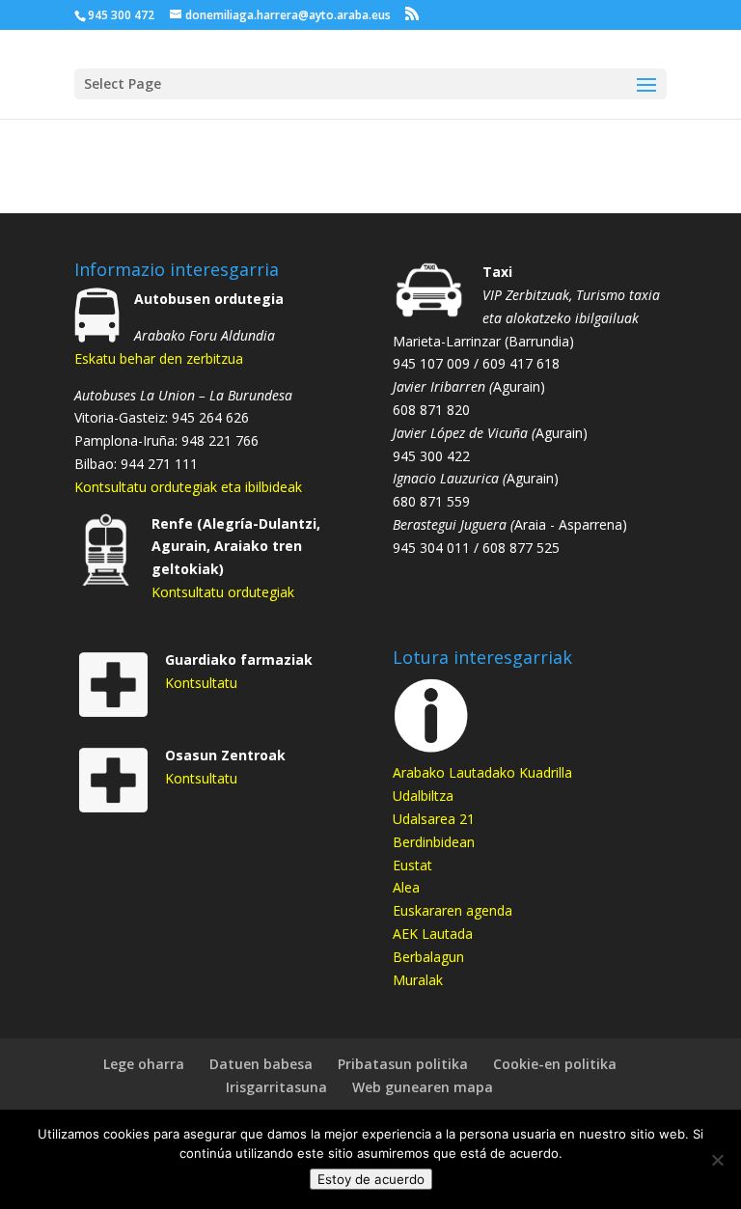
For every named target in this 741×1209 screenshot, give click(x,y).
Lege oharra (143, 1064)
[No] (717, 1159)
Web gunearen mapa (422, 1087)
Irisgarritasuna (276, 1087)
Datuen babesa (261, 1064)
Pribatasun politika (403, 1064)
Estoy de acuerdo (371, 1179)
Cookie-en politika (555, 1064)
